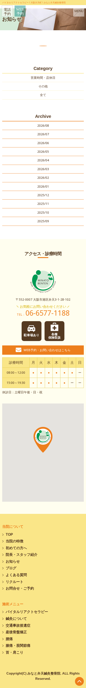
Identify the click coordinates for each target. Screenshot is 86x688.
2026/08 (43, 125)
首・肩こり (14, 652)
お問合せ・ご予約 (20, 588)
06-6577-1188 (43, 313)
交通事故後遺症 (18, 625)
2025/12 (43, 195)
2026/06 (43, 143)
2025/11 (43, 204)
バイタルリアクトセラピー (27, 612)
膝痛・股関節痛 (18, 645)
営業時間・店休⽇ (43, 77)
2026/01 (43, 186)
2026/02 (43, 177)
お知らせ (13, 561)
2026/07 (43, 134)
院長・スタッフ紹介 (21, 554)
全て (43, 95)
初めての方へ (16, 548)
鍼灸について (16, 618)
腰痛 (9, 639)
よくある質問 (16, 575)
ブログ (11, 568)
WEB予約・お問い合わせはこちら (47, 350)
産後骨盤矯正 (16, 632)
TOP (9, 534)
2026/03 (43, 169)
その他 (43, 86)
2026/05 (43, 151)
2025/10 (43, 212)
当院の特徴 (14, 541)
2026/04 (43, 160)
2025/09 (43, 221)
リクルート (14, 582)
